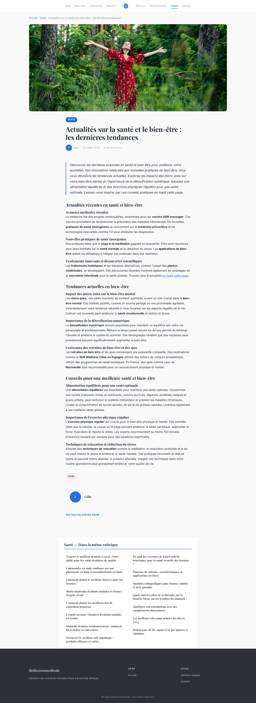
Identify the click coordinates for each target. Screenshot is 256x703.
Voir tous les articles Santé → (84, 514)
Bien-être (80, 5)
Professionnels (158, 5)
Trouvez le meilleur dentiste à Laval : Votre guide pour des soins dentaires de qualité (92, 558)
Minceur (140, 5)
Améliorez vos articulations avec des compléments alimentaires (155, 608)
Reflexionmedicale (44, 670)
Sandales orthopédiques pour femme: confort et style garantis (160, 585)
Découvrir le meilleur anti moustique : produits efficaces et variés (89, 639)
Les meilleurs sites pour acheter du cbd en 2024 (159, 620)
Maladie (111, 5)
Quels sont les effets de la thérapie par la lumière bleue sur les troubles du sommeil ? (160, 596)
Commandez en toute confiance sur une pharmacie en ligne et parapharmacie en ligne (94, 570)
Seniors (186, 5)
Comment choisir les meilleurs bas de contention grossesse (89, 604)
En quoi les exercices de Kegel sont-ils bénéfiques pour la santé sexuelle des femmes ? (161, 560)
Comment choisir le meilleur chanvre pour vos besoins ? (94, 581)
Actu (67, 5)
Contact (185, 681)
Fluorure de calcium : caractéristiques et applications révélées (157, 573)
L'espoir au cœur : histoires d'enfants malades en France (94, 616)
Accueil (33, 18)
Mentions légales (190, 675)
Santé (174, 5)
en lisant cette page (175, 275)
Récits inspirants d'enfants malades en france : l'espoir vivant (94, 593)
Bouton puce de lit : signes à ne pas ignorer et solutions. (160, 631)
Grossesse (96, 5)
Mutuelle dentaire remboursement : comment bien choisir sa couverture (94, 628)
